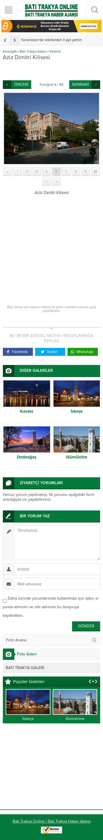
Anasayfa (10, 51)
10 (95, 171)
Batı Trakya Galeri (33, 51)
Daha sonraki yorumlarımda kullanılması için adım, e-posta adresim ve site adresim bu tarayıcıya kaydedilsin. (51, 607)
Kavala (26, 411)
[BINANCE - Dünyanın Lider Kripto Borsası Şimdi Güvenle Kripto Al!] (51, 29)
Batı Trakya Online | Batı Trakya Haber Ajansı (52, 821)
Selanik (55, 51)
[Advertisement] (53, 70)
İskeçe (77, 411)
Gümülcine (76, 457)
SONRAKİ (80, 84)
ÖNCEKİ (21, 84)
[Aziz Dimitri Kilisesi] (51, 128)
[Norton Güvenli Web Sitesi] (51, 830)
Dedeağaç (26, 457)
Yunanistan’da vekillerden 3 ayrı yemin (51, 40)
